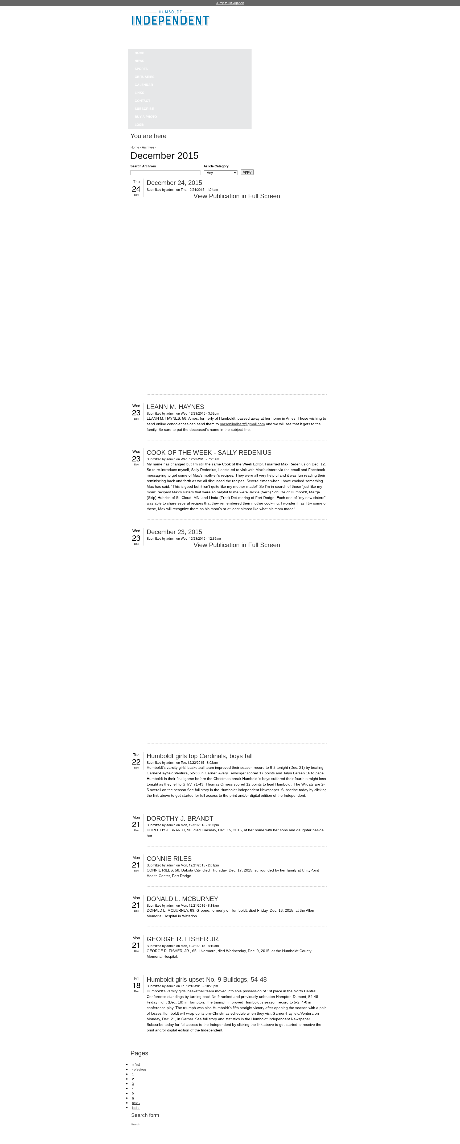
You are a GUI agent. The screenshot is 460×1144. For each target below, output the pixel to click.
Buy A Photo (146, 116)
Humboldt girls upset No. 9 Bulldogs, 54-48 (207, 979)
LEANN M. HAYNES (175, 406)
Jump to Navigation (230, 3)
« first (136, 1064)
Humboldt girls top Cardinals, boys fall (200, 755)
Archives (148, 147)
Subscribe (144, 108)
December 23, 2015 (174, 531)
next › (136, 1102)
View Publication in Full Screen (237, 196)
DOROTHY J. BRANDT (180, 818)
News (139, 60)
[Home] (171, 17)
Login (140, 124)
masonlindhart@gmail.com (242, 424)
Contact (142, 100)
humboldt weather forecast (265, 37)
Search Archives (143, 166)
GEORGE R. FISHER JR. (183, 939)
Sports (141, 68)
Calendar (144, 84)
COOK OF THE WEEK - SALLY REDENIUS (209, 452)
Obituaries (144, 76)
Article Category (216, 166)
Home (139, 52)
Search (135, 1124)
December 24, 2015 (174, 182)
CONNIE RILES (169, 858)
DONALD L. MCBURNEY (182, 898)
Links (139, 92)
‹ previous (139, 1069)
